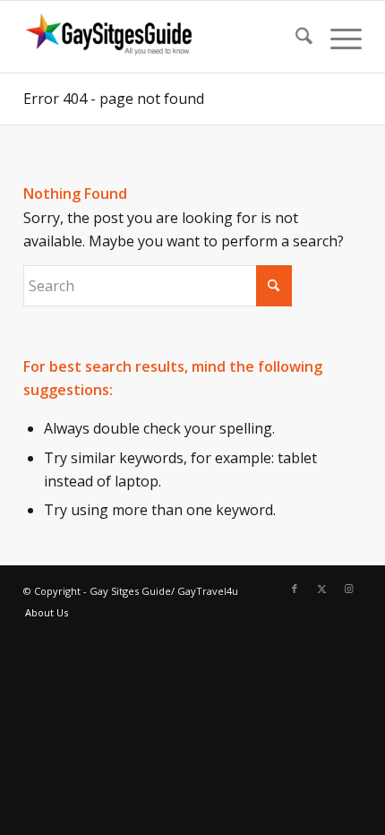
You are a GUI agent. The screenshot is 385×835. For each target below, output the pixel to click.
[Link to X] (321, 588)
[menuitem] (295, 37)
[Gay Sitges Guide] (159, 37)
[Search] (295, 37)
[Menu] (337, 37)
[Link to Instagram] (348, 588)
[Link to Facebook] (294, 588)
